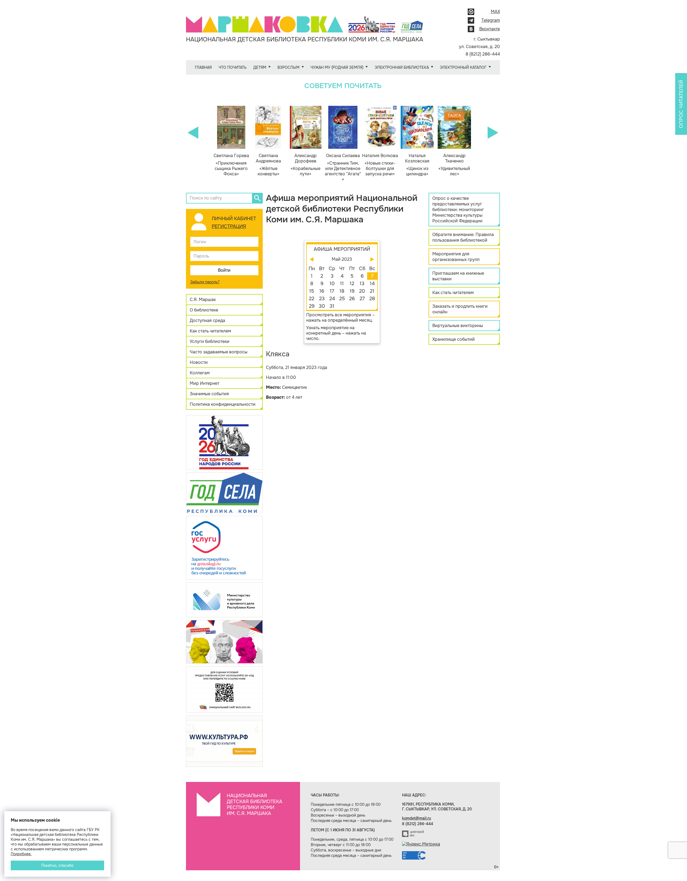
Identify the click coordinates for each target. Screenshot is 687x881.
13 (362, 284)
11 (342, 284)
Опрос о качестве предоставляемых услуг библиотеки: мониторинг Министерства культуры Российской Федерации (458, 209)
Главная (203, 67)
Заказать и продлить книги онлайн (460, 309)
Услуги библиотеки (209, 341)
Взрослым (288, 67)
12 (352, 284)
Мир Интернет (204, 383)
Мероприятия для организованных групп (456, 256)
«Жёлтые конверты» (268, 165)
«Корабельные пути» (305, 165)
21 (372, 291)
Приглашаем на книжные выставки (458, 276)
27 (362, 299)
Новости (199, 362)
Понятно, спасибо (57, 865)
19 (352, 291)
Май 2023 (342, 259)
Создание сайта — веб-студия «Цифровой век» (413, 834)
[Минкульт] (224, 599)
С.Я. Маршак (203, 299)
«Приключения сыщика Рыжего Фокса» (231, 165)
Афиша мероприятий (342, 249)
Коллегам (200, 373)
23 (322, 299)
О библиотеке (204, 310)
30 (322, 306)
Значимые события (209, 394)
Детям (259, 67)
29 (312, 306)
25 (342, 299)
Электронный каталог (463, 67)
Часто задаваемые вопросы (218, 352)
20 (362, 291)
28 (372, 299)
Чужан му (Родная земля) (336, 67)
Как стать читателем (210, 331)
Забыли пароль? (205, 282)
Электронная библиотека (402, 67)
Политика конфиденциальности (222, 404)
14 (372, 284)
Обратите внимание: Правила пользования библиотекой (463, 237)
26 (352, 299)
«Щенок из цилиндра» (417, 165)
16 (321, 291)
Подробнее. (21, 853)
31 (332, 306)
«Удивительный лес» (454, 165)
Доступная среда (207, 320)
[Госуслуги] (224, 547)
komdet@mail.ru (416, 818)
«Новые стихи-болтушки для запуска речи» (380, 165)
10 (332, 284)
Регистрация (229, 226)
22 (311, 299)
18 (341, 291)
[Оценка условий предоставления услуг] (224, 689)
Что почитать (233, 67)
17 (332, 291)
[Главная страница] (304, 20)
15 (311, 291)
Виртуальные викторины (457, 325)
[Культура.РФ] (224, 741)
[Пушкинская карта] (224, 641)
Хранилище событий (453, 339)
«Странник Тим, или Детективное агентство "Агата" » (343, 167)
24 (332, 299)
